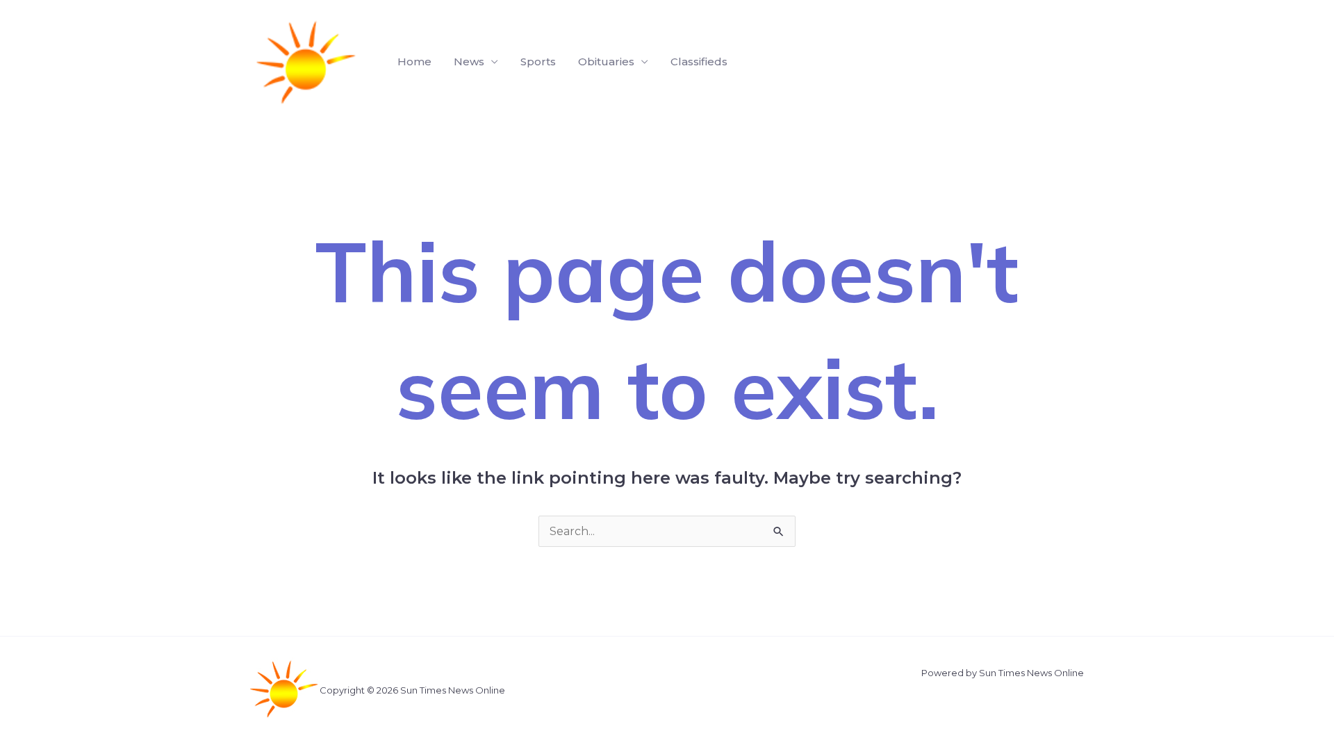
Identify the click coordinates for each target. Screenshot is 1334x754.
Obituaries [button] (606, 61)
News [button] (469, 61)
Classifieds (698, 61)
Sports (538, 61)
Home (414, 61)
